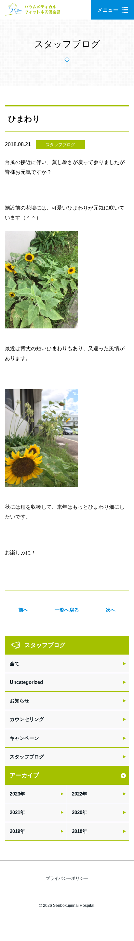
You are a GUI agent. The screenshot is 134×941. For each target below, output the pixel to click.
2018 (77, 831)
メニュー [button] (108, 10)
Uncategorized (26, 682)
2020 (77, 812)
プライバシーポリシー (67, 878)
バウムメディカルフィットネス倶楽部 (32, 11)
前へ (23, 610)
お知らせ (19, 700)
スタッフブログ (60, 144)
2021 (15, 812)
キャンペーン (24, 738)
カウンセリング (27, 719)
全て (15, 663)
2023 (15, 793)
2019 (15, 831)
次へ (110, 610)
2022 (77, 793)
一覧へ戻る (67, 610)
